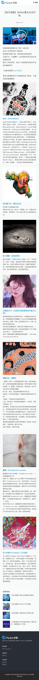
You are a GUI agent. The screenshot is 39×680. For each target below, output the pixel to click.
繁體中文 (4, 664)
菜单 (36, 2)
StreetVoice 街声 (6, 649)
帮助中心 (4, 655)
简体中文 (4, 662)
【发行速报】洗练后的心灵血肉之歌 (22, 613)
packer (14, 3)
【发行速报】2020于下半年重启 (21, 604)
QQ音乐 (19, 70)
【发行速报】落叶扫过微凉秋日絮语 (22, 595)
